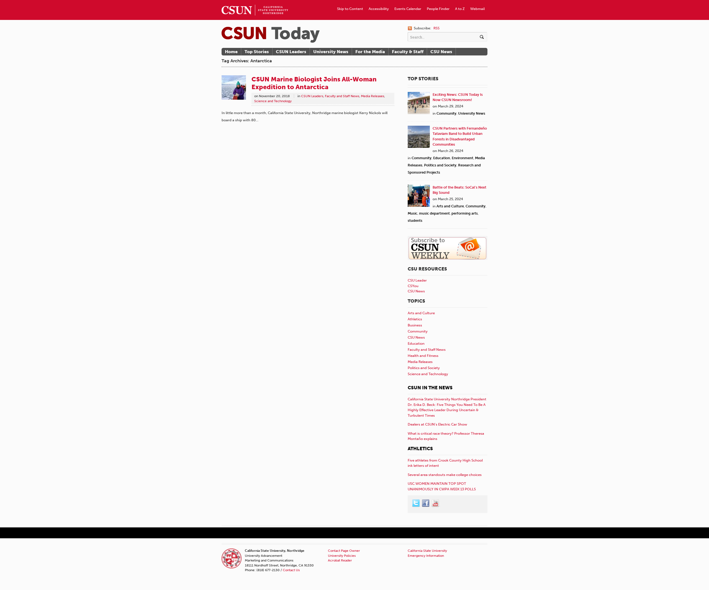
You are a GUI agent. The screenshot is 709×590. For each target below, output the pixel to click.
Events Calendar (407, 9)
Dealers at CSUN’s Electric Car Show (437, 424)
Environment (462, 158)
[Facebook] (426, 503)
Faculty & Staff (407, 51)
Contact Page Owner (344, 551)
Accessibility (379, 9)
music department (434, 213)
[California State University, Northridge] (271, 35)
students (415, 220)
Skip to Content (350, 9)
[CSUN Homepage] (255, 2)
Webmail (477, 9)
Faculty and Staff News (342, 96)
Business (415, 325)
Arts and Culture (450, 206)
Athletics (415, 319)
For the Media (370, 51)
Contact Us (291, 570)
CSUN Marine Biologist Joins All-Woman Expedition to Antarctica (314, 83)
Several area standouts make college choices (445, 475)
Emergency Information (426, 556)
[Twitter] (416, 503)
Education (441, 158)
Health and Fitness (423, 356)
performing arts (464, 213)
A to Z (460, 9)
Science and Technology (273, 101)
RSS (436, 28)
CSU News (441, 51)
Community (446, 113)
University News (330, 51)
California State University (427, 551)
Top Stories (257, 51)
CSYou (413, 286)
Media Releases (372, 96)
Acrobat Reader (340, 560)
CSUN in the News (430, 387)
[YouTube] (435, 503)
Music (412, 213)
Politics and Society (440, 165)
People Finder (438, 9)
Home (231, 51)
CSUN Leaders (291, 51)
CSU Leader (417, 280)
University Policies (342, 556)
